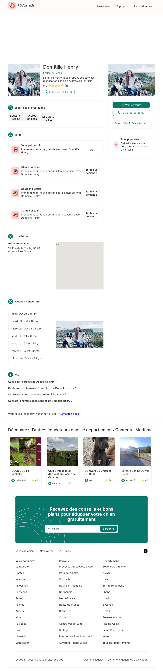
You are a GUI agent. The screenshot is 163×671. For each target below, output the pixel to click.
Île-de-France (67, 598)
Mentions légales (93, 659)
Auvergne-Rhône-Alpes (73, 642)
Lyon (18, 630)
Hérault (107, 611)
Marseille (20, 636)
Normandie (65, 592)
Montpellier (22, 642)
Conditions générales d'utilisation (127, 659)
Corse (62, 617)
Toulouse (20, 623)
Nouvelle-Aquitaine (70, 585)
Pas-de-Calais (111, 623)
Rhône (106, 592)
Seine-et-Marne (112, 617)
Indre (106, 636)
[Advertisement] (81, 36)
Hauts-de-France (69, 604)
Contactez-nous (69, 413)
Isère (105, 579)
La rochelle (22, 566)
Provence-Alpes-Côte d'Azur (76, 566)
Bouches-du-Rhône (114, 566)
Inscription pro (143, 6)
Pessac (19, 598)
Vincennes (21, 585)
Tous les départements (116, 642)
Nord (106, 598)
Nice (18, 617)
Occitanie (64, 579)
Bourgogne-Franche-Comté (75, 636)
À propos (122, 6)
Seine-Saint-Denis (113, 630)
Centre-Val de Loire (70, 623)
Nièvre (106, 572)
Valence (20, 579)
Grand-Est (65, 611)
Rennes (19, 604)
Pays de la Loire (68, 572)
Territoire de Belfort (115, 585)
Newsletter (103, 6)
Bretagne (64, 630)
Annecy (19, 611)
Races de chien (24, 551)
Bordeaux (21, 592)
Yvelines (108, 604)
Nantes (19, 572)
